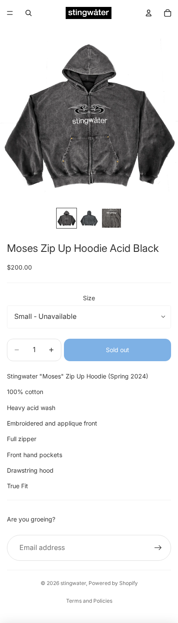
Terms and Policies (89, 601)
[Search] (28, 12)
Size (89, 298)
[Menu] (10, 13)
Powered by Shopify (113, 583)
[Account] (148, 12)
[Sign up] (158, 548)
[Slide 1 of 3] (66, 218)
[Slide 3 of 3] (111, 218)
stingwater (73, 583)
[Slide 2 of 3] (89, 218)
